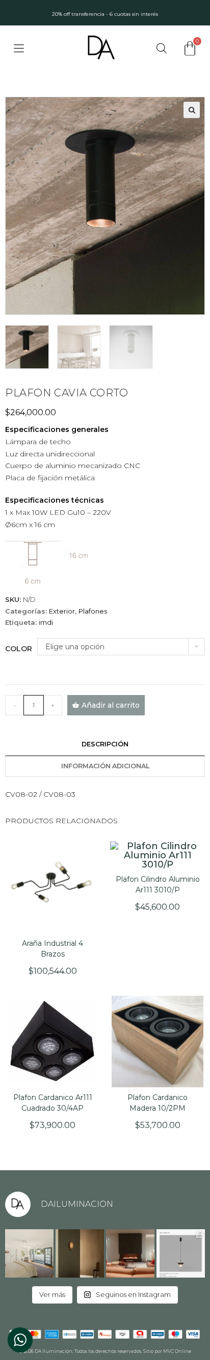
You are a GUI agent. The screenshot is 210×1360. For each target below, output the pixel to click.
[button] (191, 110)
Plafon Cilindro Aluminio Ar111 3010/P (158, 884)
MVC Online (177, 1351)
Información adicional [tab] (105, 766)
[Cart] (190, 49)
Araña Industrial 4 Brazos (52, 949)
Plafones (92, 611)
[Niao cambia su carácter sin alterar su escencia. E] (180, 1253)
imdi (46, 622)
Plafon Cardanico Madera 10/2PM (157, 1103)
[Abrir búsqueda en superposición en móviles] (161, 48)
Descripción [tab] (105, 744)
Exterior (62, 611)
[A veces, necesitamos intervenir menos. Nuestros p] (29, 1253)
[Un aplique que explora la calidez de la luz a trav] (80, 1253)
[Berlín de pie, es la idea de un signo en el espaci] (130, 1253)
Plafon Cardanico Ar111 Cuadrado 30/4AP (52, 1103)
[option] (105, 12)
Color (18, 648)
